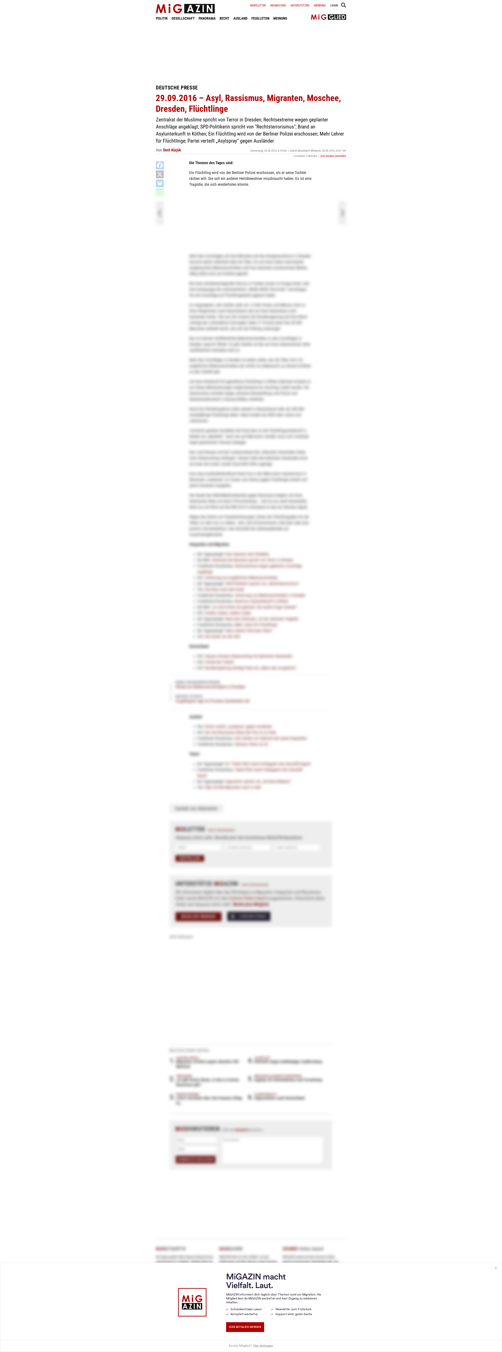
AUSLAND (240, 18)
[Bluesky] (160, 183)
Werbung (320, 5)
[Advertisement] (251, 52)
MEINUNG (280, 18)
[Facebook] (160, 165)
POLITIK (162, 18)
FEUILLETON (260, 18)
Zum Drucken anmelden (333, 156)
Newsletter (258, 5)
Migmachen (278, 5)
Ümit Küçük (172, 150)
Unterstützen (299, 5)
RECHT (224, 18)
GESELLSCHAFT (183, 18)
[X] (160, 174)
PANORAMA (207, 18)
